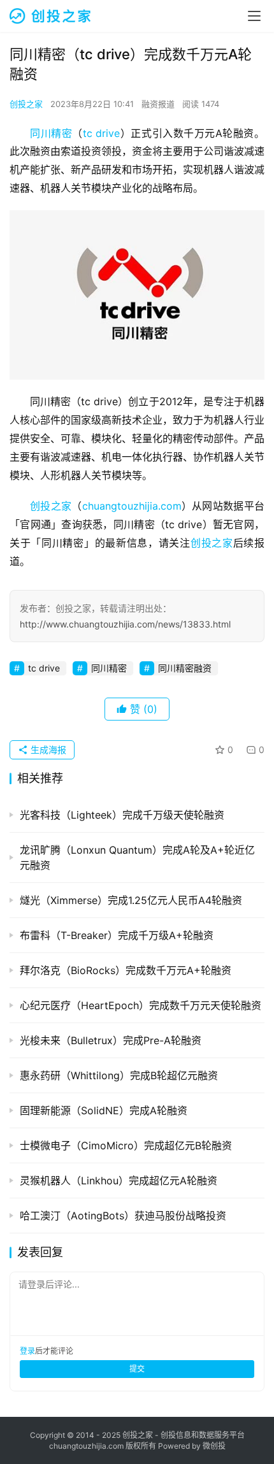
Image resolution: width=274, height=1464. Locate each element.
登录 (27, 1351)
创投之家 (26, 104)
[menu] (254, 15)
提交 (137, 1369)
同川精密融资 (185, 668)
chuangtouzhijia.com (132, 505)
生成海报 (47, 749)
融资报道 (158, 104)
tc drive (101, 133)
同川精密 (51, 133)
